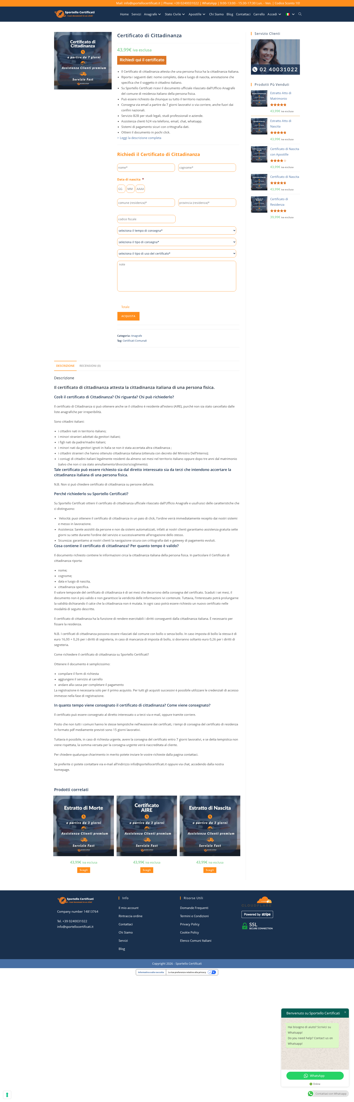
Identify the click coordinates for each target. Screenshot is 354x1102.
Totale (125, 307)
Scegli (84, 870)
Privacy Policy (190, 924)
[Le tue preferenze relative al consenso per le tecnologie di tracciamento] (7, 1095)
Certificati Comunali (135, 340)
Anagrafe (136, 336)
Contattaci (126, 924)
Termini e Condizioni (194, 916)
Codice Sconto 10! (287, 3)
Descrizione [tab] (65, 366)
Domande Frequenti (194, 908)
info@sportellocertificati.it (75, 927)
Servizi (123, 940)
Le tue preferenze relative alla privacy (187, 972)
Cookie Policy (189, 932)
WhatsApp (209, 3)
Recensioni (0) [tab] (90, 366)
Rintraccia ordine (130, 916)
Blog (122, 949)
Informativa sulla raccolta (151, 972)
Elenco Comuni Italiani (195, 940)
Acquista (128, 316)
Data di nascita (130, 179)
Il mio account (128, 908)
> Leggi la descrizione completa (139, 138)
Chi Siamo (126, 932)
